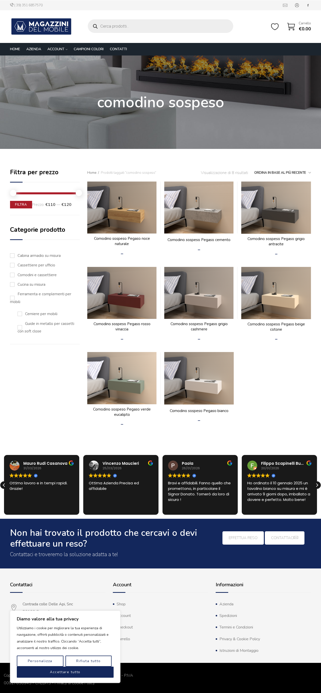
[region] (65, 647)
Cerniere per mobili (41, 313)
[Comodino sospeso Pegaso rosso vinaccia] (121, 293)
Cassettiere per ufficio (36, 265)
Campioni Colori (89, 49)
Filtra (21, 204)
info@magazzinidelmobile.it (285, 5)
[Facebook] (308, 5)
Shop (121, 604)
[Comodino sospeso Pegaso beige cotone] (276, 293)
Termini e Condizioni (236, 627)
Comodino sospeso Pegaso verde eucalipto (122, 412)
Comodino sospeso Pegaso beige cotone (276, 327)
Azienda (33, 49)
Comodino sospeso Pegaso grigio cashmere (199, 326)
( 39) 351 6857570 (28, 5)
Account (55, 49)
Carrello (123, 639)
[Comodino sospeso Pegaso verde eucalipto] (121, 378)
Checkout (125, 627)
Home (15, 49)
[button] (317, 485)
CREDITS (43, 683)
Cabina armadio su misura (39, 255)
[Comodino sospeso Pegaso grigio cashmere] (198, 293)
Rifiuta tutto (88, 661)
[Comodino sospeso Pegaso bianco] (199, 378)
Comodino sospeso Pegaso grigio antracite (276, 241)
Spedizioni (228, 615)
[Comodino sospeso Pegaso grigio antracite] (276, 208)
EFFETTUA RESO (243, 537)
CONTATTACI (282, 537)
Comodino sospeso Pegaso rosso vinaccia (122, 326)
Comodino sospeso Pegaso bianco (199, 410)
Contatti (118, 49)
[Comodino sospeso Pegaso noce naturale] (121, 208)
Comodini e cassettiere (37, 274)
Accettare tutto (65, 672)
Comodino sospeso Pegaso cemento (199, 239)
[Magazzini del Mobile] (41, 26)
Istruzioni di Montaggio (239, 650)
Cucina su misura (31, 284)
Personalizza (40, 661)
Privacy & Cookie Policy (239, 639)
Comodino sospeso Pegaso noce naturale (122, 241)
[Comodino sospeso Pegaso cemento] (198, 208)
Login (297, 5)
